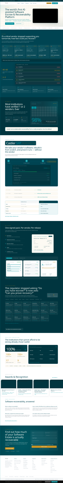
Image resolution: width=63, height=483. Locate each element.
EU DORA (33, 464)
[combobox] (50, 435)
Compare (15, 466)
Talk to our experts (44, 446)
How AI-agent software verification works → (12, 216)
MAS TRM (33, 467)
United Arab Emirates (44, 463)
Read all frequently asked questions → (11, 420)
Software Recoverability (17, 460)
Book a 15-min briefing (9, 23)
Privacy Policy (49, 444)
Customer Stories (25, 468)
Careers (52, 463)
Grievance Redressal (51, 479)
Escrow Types (16, 467)
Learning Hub (52, 466)
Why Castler (34, 3)
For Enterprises (25, 460)
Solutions (22, 3)
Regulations (27, 3)
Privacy (41, 479)
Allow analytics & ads (54, 481)
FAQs (51, 467)
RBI (32, 460)
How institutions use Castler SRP (34, 362)
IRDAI (33, 463)
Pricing (31, 3)
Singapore (42, 464)
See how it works (18, 23)
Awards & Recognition (53, 470)
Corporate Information (45, 479)
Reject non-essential (47, 481)
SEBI (33, 461)
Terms (52, 444)
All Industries (25, 466)
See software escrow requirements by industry (13, 329)
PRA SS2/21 (34, 466)
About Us (52, 461)
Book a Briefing (55, 3)
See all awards (54, 377)
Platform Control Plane (17, 463)
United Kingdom (43, 460)
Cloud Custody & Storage (17, 461)
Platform (18, 3)
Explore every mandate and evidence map (12, 323)
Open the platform (8, 277)
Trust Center (52, 464)
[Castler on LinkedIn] (35, 479)
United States (43, 461)
